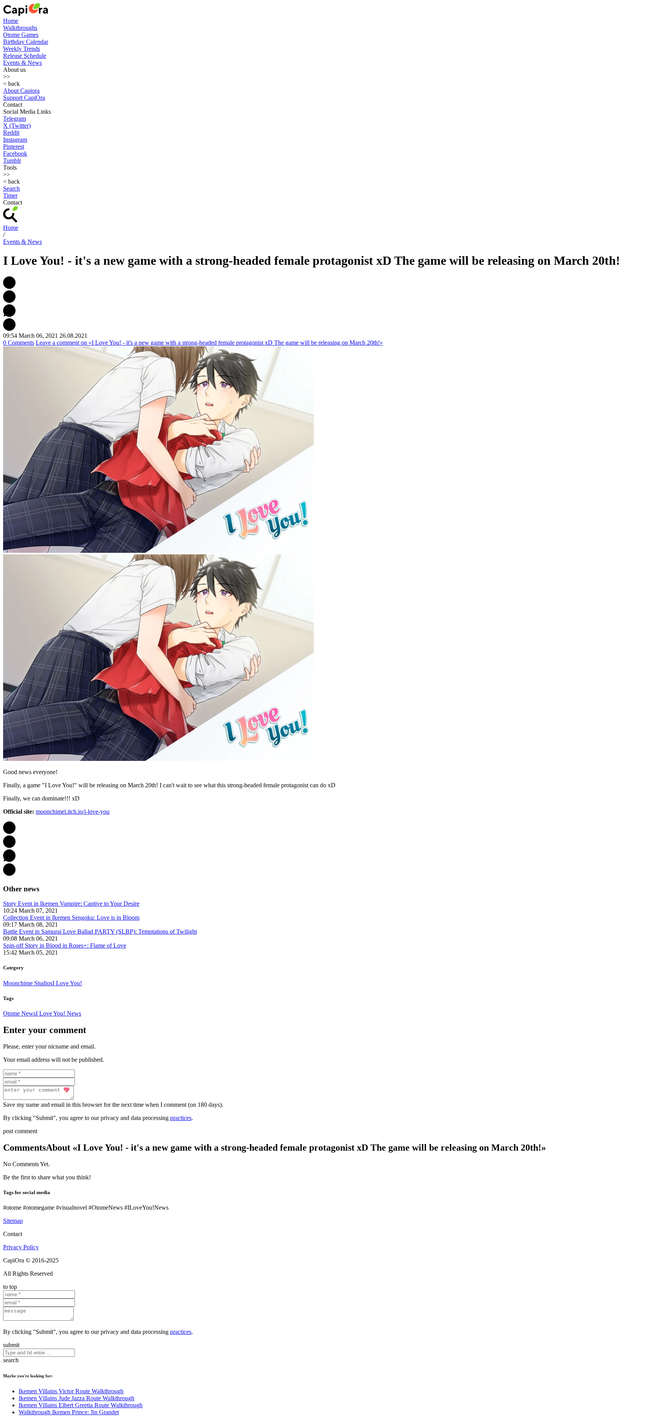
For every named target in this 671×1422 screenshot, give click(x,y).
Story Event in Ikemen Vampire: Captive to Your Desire (71, 903)
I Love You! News (58, 1013)
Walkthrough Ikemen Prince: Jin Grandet (69, 1412)
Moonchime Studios (27, 983)
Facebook (15, 153)
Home (10, 20)
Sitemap (13, 1220)
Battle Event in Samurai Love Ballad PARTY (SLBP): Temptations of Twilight (100, 931)
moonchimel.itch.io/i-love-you (73, 811)
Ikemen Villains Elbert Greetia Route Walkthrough (81, 1405)
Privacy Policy (21, 1247)
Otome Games (20, 34)
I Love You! (67, 983)
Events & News (22, 62)
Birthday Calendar (25, 41)
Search (11, 188)
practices (180, 1118)
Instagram (15, 139)
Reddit (11, 132)
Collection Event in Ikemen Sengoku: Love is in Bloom (71, 917)
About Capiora (21, 90)
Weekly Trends (21, 48)
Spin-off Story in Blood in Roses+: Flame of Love (64, 945)
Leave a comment (209, 342)
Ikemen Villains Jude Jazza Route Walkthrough (76, 1398)
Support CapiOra (24, 97)
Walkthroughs (20, 27)
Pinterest (13, 146)
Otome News (19, 1013)
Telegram (14, 118)
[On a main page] (25, 13)
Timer (10, 195)
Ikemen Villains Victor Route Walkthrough (71, 1391)
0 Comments (18, 342)
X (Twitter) (17, 125)
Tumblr (12, 160)
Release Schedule (24, 55)
